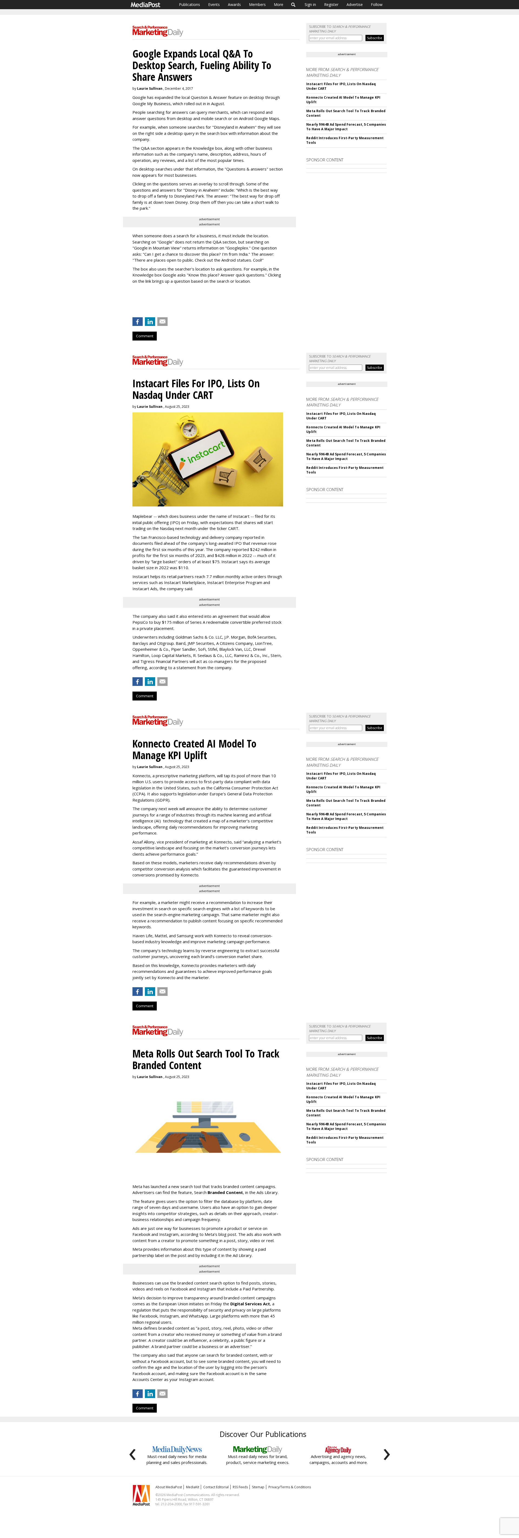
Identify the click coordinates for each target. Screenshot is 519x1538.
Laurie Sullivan (149, 88)
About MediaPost (168, 1487)
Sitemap (258, 1487)
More (278, 4)
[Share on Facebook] (137, 321)
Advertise (355, 4)
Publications (189, 4)
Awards (234, 4)
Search (293, 4)
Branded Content (225, 1192)
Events (214, 4)
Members (257, 4)
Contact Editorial (216, 1487)
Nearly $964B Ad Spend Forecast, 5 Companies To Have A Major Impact (346, 126)
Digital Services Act (250, 1303)
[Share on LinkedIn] (150, 321)
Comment (144, 335)
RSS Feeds (240, 1487)
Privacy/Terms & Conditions (289, 1487)
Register (331, 4)
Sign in (310, 4)
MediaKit (192, 1487)
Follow (376, 4)
